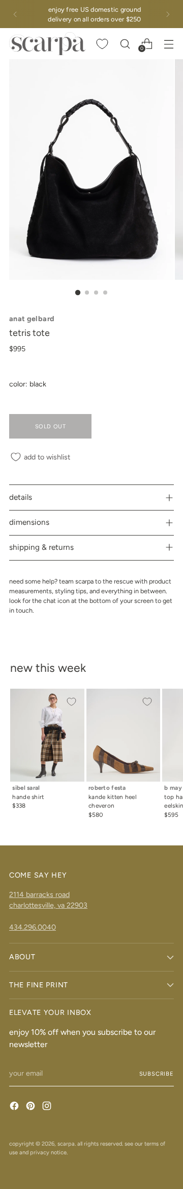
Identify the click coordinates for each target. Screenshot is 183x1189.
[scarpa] (47, 43)
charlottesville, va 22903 (48, 905)
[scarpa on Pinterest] (31, 1107)
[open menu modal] (168, 43)
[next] (168, 14)
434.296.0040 (32, 927)
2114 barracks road (39, 894)
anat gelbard (31, 318)
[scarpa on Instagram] (48, 1107)
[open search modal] (124, 43)
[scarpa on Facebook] (15, 1107)
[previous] (15, 14)
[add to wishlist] (71, 702)
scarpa (66, 1143)
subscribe (156, 1073)
